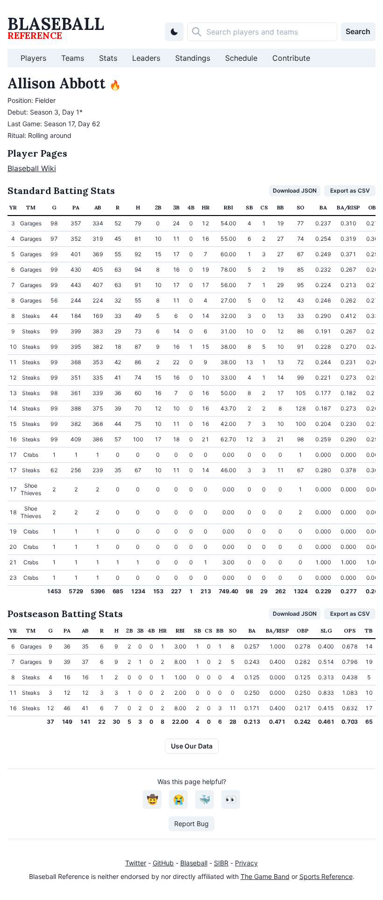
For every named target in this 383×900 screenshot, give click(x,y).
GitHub (163, 863)
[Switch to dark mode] (174, 31)
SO (301, 207)
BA (322, 207)
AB (97, 207)
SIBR (221, 863)
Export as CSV (350, 190)
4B (190, 207)
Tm (30, 207)
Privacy (246, 863)
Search (358, 31)
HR (205, 207)
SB (249, 207)
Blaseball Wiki (31, 168)
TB (368, 630)
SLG (326, 630)
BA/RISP (348, 207)
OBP (374, 207)
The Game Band (265, 876)
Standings (192, 58)
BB (280, 207)
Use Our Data (192, 746)
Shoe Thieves (31, 489)
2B (158, 207)
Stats (108, 58)
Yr (12, 207)
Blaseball (193, 863)
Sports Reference (326, 876)
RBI (228, 207)
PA (75, 207)
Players (33, 58)
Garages (30, 223)
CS (264, 207)
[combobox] (262, 31)
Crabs (30, 454)
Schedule (241, 58)
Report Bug (191, 824)
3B (176, 207)
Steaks (30, 315)
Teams (72, 58)
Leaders (146, 58)
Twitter (135, 863)
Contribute (291, 58)
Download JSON (295, 190)
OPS (349, 630)
